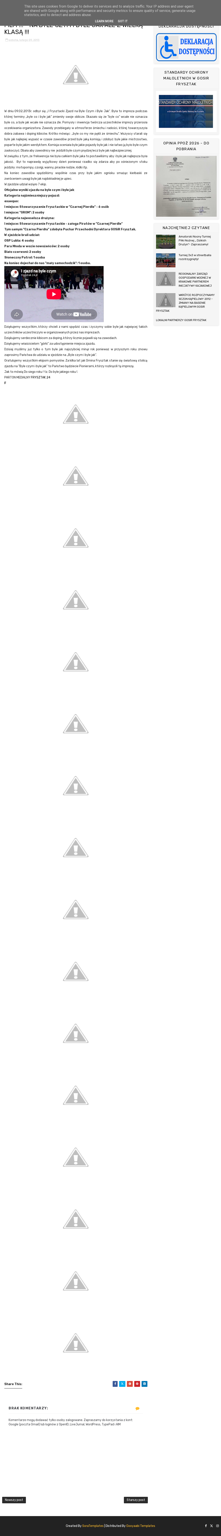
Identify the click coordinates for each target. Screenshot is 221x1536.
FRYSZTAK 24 (40, 377)
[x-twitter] (211, 1526)
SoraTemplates (93, 1526)
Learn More (104, 21)
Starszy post (136, 1500)
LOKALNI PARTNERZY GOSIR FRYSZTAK (181, 320)
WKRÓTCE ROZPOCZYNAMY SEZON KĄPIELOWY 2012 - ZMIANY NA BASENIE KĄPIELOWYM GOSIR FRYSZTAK (185, 302)
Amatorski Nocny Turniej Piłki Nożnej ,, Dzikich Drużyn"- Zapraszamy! (195, 240)
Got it (123, 21)
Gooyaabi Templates (140, 1526)
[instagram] (217, 1526)
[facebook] (206, 1526)
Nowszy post (14, 1500)
